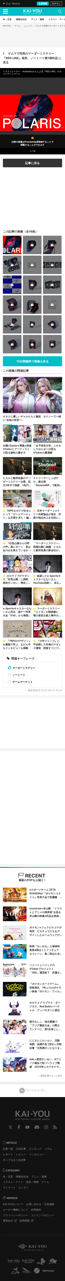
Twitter (10, 1127)
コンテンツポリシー (42, 1215)
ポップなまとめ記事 (14, 1159)
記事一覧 (8, 1148)
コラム (48, 1148)
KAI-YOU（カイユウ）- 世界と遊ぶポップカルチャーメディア (32, 11)
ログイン (56, 3)
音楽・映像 (32, 1181)
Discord (36, 1127)
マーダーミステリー (23, 667)
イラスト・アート (13, 1181)
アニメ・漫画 (39, 1176)
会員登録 (42, 3)
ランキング (35, 1148)
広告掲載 (49, 1204)
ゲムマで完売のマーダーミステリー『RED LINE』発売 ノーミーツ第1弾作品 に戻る (32, 58)
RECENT (35, 876)
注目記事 (21, 1148)
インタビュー (36, 1154)
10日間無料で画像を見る (32, 361)
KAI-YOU (7, 26)
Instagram (46, 1127)
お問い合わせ (33, 1204)
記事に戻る (32, 163)
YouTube (27, 1127)
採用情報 (25, 1220)
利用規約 (36, 1209)
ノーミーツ (18, 674)
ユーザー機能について (15, 1209)
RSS (55, 1127)
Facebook (19, 1127)
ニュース (28, 26)
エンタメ (23, 1187)
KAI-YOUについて (13, 1204)
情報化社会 (22, 1176)
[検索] (60, 11)
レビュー (21, 1154)
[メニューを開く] (5, 11)
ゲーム (17, 26)
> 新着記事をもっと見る (50, 1075)
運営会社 (8, 1220)
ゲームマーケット (22, 681)
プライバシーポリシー (15, 1215)
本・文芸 (8, 1176)
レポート (8, 1154)
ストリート (9, 1187)
